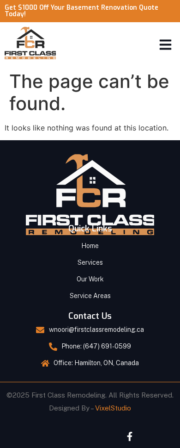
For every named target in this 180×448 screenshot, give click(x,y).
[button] (166, 44)
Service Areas (90, 295)
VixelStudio (113, 408)
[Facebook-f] (130, 436)
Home (90, 245)
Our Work (90, 279)
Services (90, 262)
